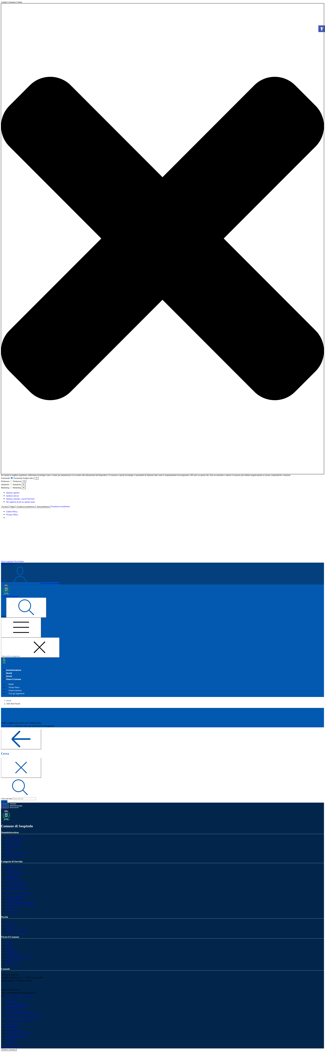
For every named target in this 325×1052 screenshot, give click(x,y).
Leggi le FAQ (11, 1000)
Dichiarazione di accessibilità (18, 1033)
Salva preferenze (43, 507)
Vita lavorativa (12, 911)
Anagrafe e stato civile (15, 873)
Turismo (9, 908)
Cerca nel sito (6, 799)
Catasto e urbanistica (15, 882)
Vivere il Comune (13, 679)
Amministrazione (13, 670)
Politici (9, 850)
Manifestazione (12, 954)
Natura (9, 960)
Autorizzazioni (12, 879)
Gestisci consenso (9, 1050)
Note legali (10, 1039)
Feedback (10, 1042)
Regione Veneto (7, 564)
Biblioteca (10, 951)
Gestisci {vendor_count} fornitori (20, 498)
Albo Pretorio (11, 1024)
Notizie (9, 922)
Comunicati (11, 925)
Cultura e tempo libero (15, 885)
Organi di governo (14, 837)
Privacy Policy (12, 514)
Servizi (9, 676)
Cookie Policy (11, 511)
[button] (162, 238)
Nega (12, 507)
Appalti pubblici (12, 876)
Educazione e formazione (17, 888)
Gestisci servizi (12, 495)
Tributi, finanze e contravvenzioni (20, 905)
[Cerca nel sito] (26, 608)
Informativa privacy (14, 1030)
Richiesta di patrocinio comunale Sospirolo (24, 1016)
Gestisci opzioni (12, 492)
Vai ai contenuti (7, 561)
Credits (16, 1047)
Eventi (9, 945)
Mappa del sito (7, 1047)
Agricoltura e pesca (14, 867)
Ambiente (10, 870)
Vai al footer (19, 561)
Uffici (8, 844)
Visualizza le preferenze (25, 507)
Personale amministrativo (17, 853)
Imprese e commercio (15, 896)
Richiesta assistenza (15, 1010)
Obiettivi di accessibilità (16, 1036)
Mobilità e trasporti (14, 899)
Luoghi (9, 942)
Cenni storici (11, 948)
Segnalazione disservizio (16, 1007)
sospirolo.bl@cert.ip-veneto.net (18, 995)
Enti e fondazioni (13, 847)
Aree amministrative (15, 841)
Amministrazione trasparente (18, 1021)
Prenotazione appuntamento (18, 1003)
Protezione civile (13, 963)
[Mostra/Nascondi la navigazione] (21, 628)
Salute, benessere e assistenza (19, 902)
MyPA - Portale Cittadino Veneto (20, 1013)
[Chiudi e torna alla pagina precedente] (21, 768)
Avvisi (8, 928)
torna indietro (7, 725)
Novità (9, 673)
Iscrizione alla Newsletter (17, 931)
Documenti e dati (13, 856)
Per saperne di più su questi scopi (20, 501)
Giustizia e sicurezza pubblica (18, 893)
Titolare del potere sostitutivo (19, 957)
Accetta (5, 507)
